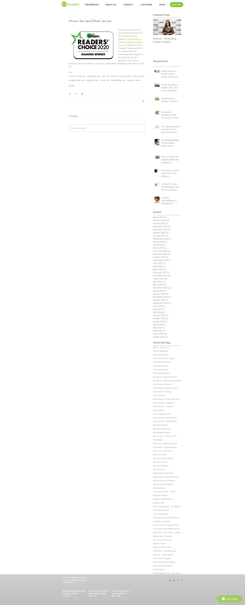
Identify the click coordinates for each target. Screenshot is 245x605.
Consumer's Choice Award (163, 358)
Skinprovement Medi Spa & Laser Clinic (167, 477)
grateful (177, 532)
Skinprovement (159, 469)
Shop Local (157, 451)
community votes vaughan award (166, 529)
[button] (111, 4)
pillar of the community (162, 540)
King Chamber (159, 410)
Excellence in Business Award (165, 377)
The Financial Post (160, 492)
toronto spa (105, 80)
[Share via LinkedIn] (82, 93)
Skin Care (168, 451)
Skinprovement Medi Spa (163, 473)
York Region (175, 506)
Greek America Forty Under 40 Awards (167, 399)
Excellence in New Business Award (167, 381)
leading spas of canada (162, 536)
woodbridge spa (118, 80)
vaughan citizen (134, 80)
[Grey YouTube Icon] (174, 580)
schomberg (157, 551)
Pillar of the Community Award (165, 443)
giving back (157, 532)
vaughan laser (92, 80)
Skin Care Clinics (160, 455)
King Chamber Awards (162, 414)
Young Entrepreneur (161, 510)
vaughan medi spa (77, 80)
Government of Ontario (162, 392)
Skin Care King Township (163, 458)
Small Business (159, 488)
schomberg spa (93, 76)
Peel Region (158, 440)
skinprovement (138, 76)
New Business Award (161, 432)
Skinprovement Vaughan (163, 484)
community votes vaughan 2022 (166, 525)
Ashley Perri (164, 347)
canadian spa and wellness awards (167, 518)
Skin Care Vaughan (161, 466)
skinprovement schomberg (163, 562)
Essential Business (160, 369)
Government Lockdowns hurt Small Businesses (167, 388)
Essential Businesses (161, 373)
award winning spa (77, 76)
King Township (171, 421)
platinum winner (159, 543)
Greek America (159, 395)
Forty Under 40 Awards (162, 384)
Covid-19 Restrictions (161, 362)
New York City (171, 436)
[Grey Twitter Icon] (170, 580)
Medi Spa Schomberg (161, 429)
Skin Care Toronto (160, 462)
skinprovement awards (162, 558)
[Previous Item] (157, 27)
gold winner (168, 532)
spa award (176, 573)
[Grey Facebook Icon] (178, 580)
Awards (72, 85)
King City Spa (158, 421)
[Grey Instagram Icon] (182, 580)
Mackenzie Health (160, 425)
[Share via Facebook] (70, 93)
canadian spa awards (161, 521)
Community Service (161, 355)
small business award (161, 573)
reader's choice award (121, 76)
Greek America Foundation (164, 403)
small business (159, 569)
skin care (105, 76)
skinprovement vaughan (162, 566)
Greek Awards (158, 406)
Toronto (173, 492)
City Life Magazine (160, 351)
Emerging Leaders (160, 366)
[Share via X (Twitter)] (76, 93)
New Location (158, 436)
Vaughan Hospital (160, 495)
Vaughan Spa (158, 503)
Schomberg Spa (170, 447)
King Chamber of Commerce (164, 418)
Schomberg (157, 447)
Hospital (169, 406)
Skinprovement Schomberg (164, 481)
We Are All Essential (161, 506)
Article (155, 347)
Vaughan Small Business (163, 499)
